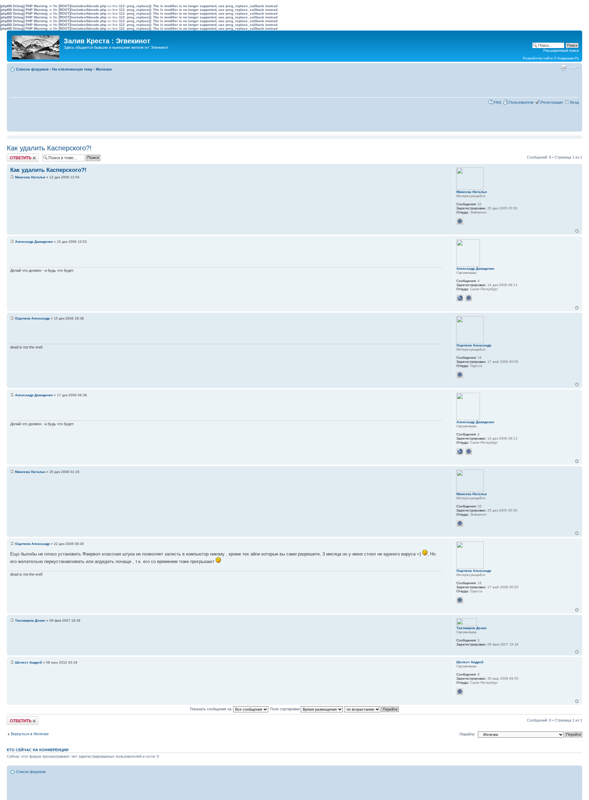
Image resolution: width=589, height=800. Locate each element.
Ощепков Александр (32, 318)
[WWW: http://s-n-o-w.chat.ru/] (459, 298)
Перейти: (467, 734)
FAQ (497, 102)
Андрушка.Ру (568, 58)
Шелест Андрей (28, 662)
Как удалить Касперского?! (49, 148)
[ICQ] (459, 221)
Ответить (15, 155)
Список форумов (32, 69)
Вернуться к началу (577, 231)
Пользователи (521, 102)
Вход (574, 102)
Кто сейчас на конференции (38, 750)
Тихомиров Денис (30, 620)
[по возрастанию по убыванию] (372, 709)
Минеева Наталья (30, 177)
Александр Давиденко (34, 241)
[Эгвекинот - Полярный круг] (36, 45)
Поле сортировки (285, 709)
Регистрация (552, 102)
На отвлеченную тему (72, 69)
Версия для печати (563, 68)
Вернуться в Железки (29, 734)
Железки (104, 69)
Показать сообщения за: (211, 709)
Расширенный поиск (561, 50)
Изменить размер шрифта (574, 68)
